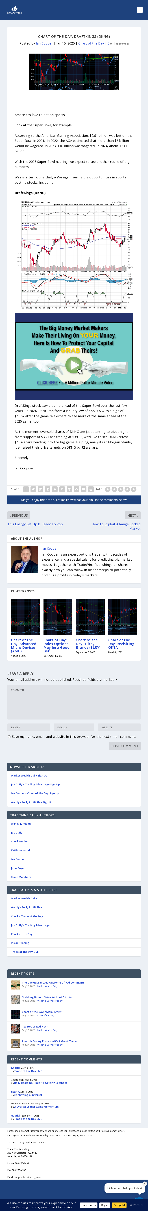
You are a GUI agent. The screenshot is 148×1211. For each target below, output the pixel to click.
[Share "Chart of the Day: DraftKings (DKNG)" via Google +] (40, 489)
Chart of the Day (91, 43)
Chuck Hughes (20, 841)
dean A (15, 1091)
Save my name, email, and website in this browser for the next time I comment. (74, 736)
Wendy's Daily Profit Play (49, 1000)
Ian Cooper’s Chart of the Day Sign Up (35, 793)
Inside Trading (20, 943)
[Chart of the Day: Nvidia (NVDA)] (15, 1014)
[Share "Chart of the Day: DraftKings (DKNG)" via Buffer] (69, 489)
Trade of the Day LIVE (25, 951)
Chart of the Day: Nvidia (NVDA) (42, 1012)
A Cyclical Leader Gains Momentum (36, 1106)
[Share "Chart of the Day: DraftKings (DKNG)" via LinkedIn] (62, 489)
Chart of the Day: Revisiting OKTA (121, 644)
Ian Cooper (44, 43)
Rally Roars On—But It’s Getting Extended (41, 1083)
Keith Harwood (20, 850)
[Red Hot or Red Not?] (15, 1028)
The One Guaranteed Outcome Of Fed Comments (53, 982)
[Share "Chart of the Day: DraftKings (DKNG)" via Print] (91, 489)
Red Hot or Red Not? (35, 1026)
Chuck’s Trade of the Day (27, 916)
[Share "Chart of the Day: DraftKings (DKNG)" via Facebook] (26, 489)
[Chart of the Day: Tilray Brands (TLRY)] (90, 617)
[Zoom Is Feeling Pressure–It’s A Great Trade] (15, 1043)
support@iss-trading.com (27, 1177)
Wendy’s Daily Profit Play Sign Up (31, 802)
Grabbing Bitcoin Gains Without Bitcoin (47, 997)
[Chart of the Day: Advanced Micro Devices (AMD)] (25, 617)
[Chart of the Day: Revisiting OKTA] (122, 617)
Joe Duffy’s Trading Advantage (30, 925)
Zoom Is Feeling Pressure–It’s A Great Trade (49, 1041)
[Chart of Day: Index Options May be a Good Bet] (57, 617)
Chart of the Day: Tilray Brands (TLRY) (88, 644)
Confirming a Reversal (28, 1095)
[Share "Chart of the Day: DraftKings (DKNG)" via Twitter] (33, 489)
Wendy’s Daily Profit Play (26, 907)
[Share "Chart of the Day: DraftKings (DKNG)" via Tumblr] (47, 489)
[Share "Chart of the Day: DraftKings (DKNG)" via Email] (83, 489)
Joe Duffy (16, 832)
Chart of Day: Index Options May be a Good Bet (56, 645)
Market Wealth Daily (24, 898)
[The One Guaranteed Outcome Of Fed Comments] (15, 985)
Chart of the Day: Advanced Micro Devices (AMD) (23, 645)
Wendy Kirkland (21, 823)
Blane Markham (21, 877)
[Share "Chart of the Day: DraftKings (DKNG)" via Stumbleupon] (76, 489)
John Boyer (18, 868)
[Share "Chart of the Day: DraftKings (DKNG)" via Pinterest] (54, 489)
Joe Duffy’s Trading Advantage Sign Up (35, 784)
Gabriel (15, 1067)
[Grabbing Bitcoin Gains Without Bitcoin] (15, 999)
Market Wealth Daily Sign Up (29, 775)
